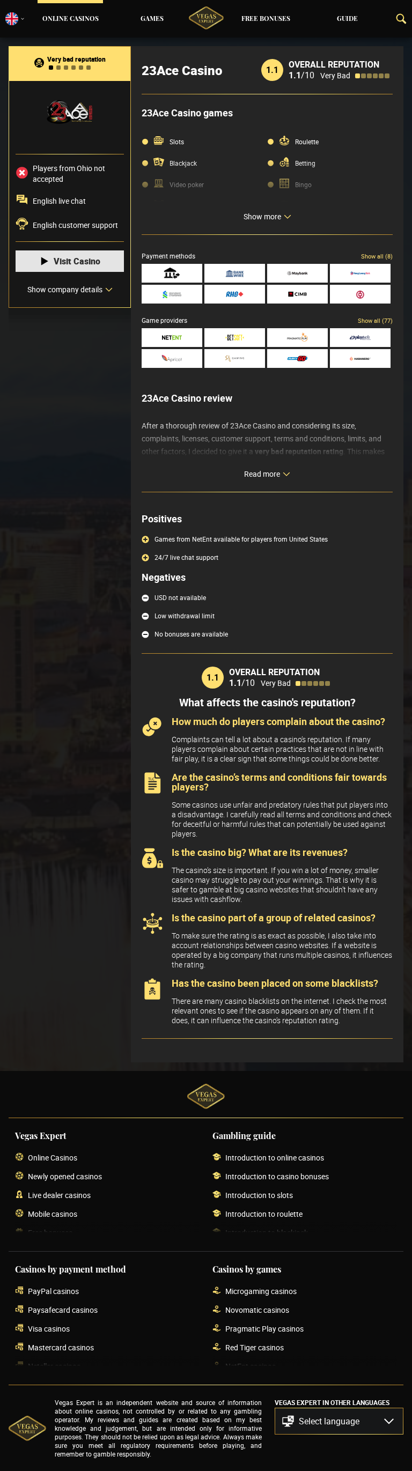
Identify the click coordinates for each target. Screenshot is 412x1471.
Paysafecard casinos (63, 1310)
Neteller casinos (54, 1366)
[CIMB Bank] (297, 294)
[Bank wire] (234, 273)
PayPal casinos (53, 1291)
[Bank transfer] (172, 273)
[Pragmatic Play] (297, 337)
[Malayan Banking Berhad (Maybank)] (297, 273)
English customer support (75, 225)
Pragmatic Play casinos (264, 1329)
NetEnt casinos (250, 1366)
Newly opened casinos (65, 1176)
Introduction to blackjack (266, 1233)
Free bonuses (265, 19)
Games (152, 19)
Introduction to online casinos (274, 1157)
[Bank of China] (360, 294)
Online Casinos (70, 19)
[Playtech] (360, 337)
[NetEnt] (172, 337)
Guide (347, 19)
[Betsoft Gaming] (234, 337)
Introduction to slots (259, 1195)
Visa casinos (49, 1329)
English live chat (59, 201)
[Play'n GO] (297, 358)
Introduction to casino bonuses (277, 1176)
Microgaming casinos (261, 1291)
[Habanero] (360, 358)
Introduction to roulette (264, 1214)
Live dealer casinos (59, 1195)
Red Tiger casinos (254, 1347)
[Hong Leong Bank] (360, 273)
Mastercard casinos (61, 1347)
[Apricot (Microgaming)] (172, 358)
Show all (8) (377, 256)
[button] (339, 1421)
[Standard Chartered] (172, 294)
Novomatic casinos (257, 1310)
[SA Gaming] (234, 358)
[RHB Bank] (234, 294)
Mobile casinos (52, 1214)
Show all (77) (375, 320)
